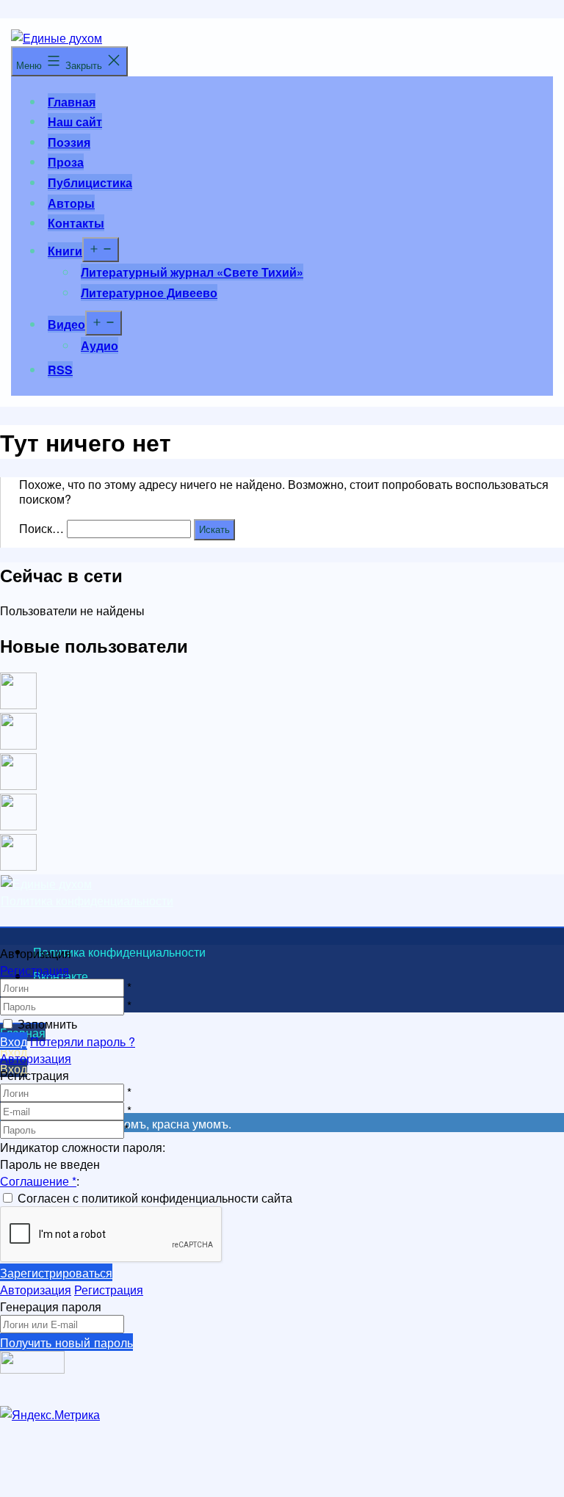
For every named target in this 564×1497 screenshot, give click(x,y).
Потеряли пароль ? (82, 1041)
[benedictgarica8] (18, 785)
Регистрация (34, 970)
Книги (65, 250)
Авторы (71, 203)
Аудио (99, 345)
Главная (71, 101)
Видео (66, 324)
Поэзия (69, 142)
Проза (66, 161)
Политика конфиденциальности (87, 900)
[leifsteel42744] (18, 704)
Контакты (76, 222)
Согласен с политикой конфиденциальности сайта (155, 1197)
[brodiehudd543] (18, 866)
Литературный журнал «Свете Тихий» (192, 272)
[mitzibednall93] (18, 744)
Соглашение (38, 1180)
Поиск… (41, 528)
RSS (60, 369)
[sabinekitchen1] (18, 825)
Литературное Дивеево (149, 292)
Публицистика (90, 182)
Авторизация (35, 1058)
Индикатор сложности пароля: (82, 1147)
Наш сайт (75, 121)
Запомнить (47, 1023)
